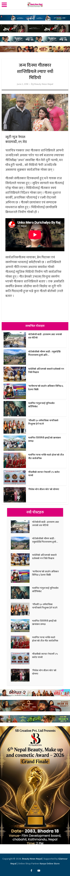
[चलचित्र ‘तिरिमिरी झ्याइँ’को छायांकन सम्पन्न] (21, 625)
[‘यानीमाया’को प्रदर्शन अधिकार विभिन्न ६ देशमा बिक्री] (21, 576)
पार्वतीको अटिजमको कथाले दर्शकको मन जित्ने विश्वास (46, 370)
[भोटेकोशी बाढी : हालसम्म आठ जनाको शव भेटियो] (21, 526)
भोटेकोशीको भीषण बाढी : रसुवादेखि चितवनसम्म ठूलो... (45, 540)
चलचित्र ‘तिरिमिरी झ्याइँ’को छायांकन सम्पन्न (44, 439)
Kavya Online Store (50, 864)
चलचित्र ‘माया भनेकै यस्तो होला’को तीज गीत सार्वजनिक (46, 456)
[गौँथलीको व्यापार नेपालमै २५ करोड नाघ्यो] (21, 658)
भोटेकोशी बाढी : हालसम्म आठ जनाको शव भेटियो (45, 336)
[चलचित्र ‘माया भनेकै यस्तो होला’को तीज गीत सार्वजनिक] (21, 642)
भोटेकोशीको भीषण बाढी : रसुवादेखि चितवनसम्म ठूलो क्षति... (44, 353)
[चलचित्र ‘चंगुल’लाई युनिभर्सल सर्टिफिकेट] (21, 592)
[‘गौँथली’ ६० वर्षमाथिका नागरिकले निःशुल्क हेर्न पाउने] (21, 609)
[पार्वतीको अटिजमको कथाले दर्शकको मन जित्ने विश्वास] (21, 559)
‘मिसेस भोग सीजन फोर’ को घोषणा (43, 489)
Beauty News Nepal (43, 84)
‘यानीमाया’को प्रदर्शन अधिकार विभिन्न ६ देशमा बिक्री (45, 387)
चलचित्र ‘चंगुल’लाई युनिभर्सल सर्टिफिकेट (41, 405)
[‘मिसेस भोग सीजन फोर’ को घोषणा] (21, 675)
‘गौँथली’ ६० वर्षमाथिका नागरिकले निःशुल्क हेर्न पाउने (43, 422)
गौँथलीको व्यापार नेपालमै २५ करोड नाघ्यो (44, 473)
